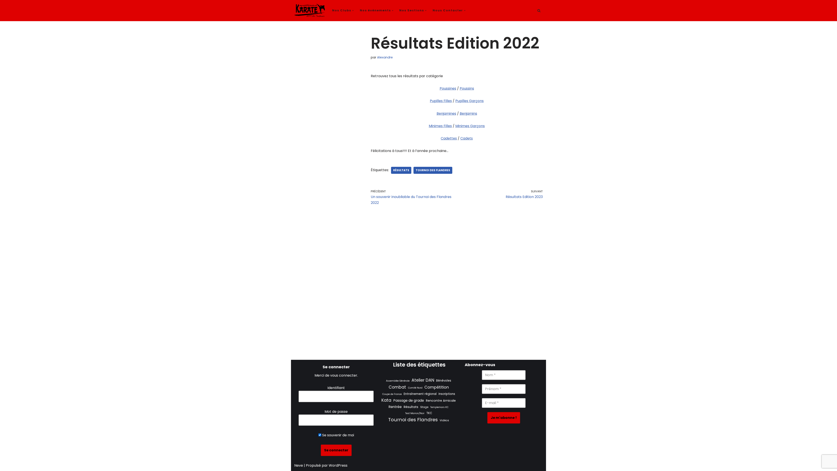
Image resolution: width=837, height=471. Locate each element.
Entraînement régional (420, 394)
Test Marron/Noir (414, 413)
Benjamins (468, 113)
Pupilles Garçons (469, 100)
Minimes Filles (440, 125)
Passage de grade (408, 400)
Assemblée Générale (398, 380)
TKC (429, 413)
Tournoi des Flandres (433, 170)
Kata (386, 400)
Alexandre (385, 57)
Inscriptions (447, 394)
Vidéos (444, 420)
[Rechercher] (539, 10)
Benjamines (446, 113)
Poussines (448, 88)
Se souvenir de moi (337, 435)
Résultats (401, 170)
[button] (353, 10)
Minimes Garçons (470, 125)
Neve (298, 465)
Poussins (467, 88)
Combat (397, 387)
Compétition (436, 387)
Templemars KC (439, 407)
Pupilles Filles (441, 100)
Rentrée (395, 406)
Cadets (466, 138)
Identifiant (336, 387)
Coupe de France (392, 394)
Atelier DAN (423, 380)
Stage (424, 407)
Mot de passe (336, 411)
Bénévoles (443, 381)
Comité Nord (415, 387)
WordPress (338, 465)
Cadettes (449, 138)
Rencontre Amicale (441, 400)
